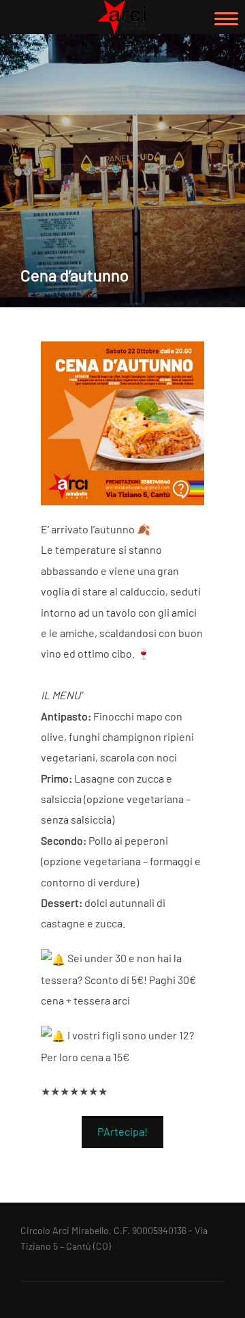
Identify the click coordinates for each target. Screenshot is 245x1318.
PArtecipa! (122, 1131)
